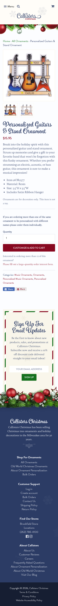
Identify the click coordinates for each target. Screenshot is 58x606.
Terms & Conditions (29, 592)
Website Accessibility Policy (29, 600)
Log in (29, 489)
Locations (29, 528)
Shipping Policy (29, 505)
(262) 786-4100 (29, 532)
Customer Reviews (29, 554)
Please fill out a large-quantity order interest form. (28, 264)
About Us (29, 550)
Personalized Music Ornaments (18, 279)
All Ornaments (20, 41)
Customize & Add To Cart (29, 248)
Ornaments (38, 275)
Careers (29, 558)
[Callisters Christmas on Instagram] (30, 536)
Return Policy (29, 509)
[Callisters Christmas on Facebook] (27, 536)
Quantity (7, 231)
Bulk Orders (29, 474)
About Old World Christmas (29, 571)
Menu (10, 6)
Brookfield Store (29, 524)
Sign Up (29, 377)
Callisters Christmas (38, 588)
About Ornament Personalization (29, 470)
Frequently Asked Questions (29, 562)
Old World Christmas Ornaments (29, 466)
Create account (29, 493)
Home (6, 41)
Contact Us (29, 501)
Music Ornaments (23, 275)
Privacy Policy (29, 596)
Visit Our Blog (29, 575)
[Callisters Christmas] (29, 17)
